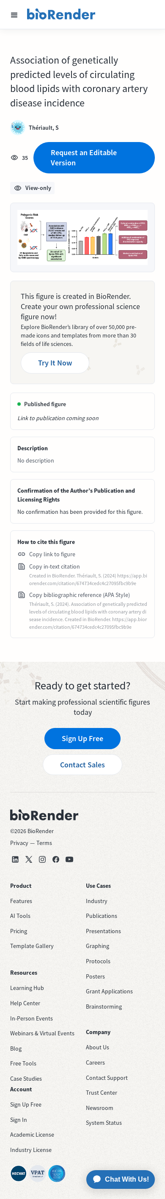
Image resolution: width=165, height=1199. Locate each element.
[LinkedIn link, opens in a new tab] (15, 859)
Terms (44, 843)
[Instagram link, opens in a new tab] (42, 859)
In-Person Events (31, 1018)
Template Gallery (32, 946)
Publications (101, 916)
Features (21, 901)
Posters (95, 976)
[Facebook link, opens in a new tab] (56, 859)
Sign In (18, 1120)
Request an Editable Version (84, 157)
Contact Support (107, 1078)
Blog (16, 1048)
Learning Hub (27, 988)
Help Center (25, 1003)
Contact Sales (82, 765)
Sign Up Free (82, 738)
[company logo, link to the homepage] (61, 14)
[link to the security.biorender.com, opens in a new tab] (18, 1173)
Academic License (32, 1134)
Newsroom (99, 1108)
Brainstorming (104, 1006)
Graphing (97, 946)
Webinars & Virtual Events (42, 1033)
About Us (97, 1047)
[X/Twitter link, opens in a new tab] (29, 859)
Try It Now (55, 363)
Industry (96, 901)
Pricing (18, 931)
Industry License (31, 1150)
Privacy (19, 843)
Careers (95, 1062)
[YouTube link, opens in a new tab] (69, 859)
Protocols (98, 961)
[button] (14, 14)
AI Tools (20, 916)
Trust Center (101, 1092)
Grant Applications (109, 991)
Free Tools (23, 1063)
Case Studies (26, 1078)
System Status (104, 1123)
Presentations (103, 931)
